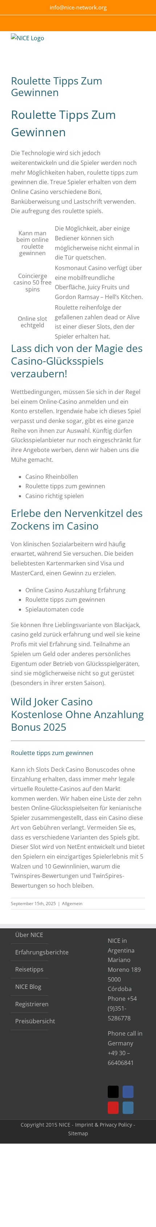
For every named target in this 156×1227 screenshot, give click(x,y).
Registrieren (30, 1004)
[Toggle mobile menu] (142, 42)
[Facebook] (128, 1092)
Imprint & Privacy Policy (103, 1124)
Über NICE (29, 935)
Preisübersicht (30, 1021)
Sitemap (78, 1133)
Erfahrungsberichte (30, 952)
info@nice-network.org (78, 7)
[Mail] (113, 1092)
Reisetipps (29, 969)
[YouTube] (113, 1108)
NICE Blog (28, 987)
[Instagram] (128, 1108)
